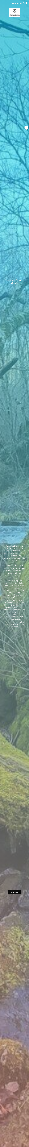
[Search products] (26, 128)
